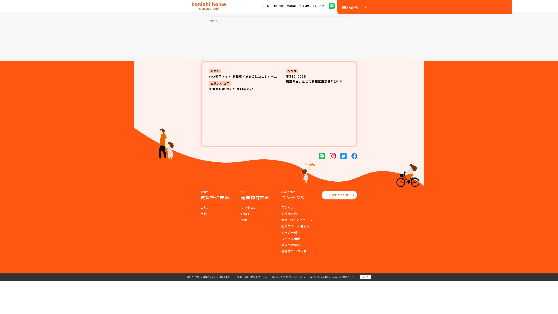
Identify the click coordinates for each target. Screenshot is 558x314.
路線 (204, 214)
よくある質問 (291, 239)
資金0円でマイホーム (296, 220)
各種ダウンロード (294, 251)
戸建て (246, 214)
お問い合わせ (339, 195)
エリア (205, 207)
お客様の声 (289, 214)
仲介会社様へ (291, 245)
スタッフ (287, 207)
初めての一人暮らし (295, 226)
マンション (249, 207)
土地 (244, 220)
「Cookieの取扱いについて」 (327, 277)
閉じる (365, 277)
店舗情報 (291, 5)
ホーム (265, 5)
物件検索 (278, 5)
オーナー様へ (291, 232)
